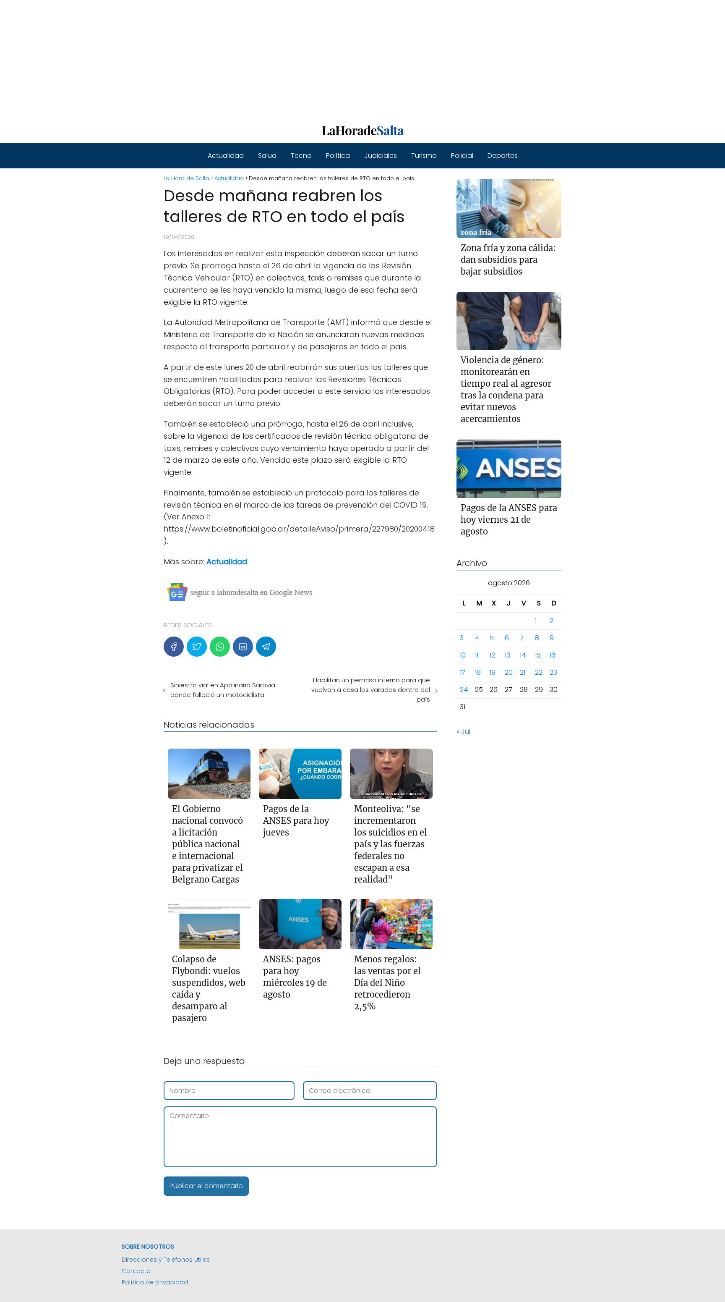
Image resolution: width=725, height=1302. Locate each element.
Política (338, 155)
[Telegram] (266, 647)
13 (507, 655)
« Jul (463, 732)
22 (538, 673)
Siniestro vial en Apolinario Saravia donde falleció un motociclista (222, 690)
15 (538, 655)
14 (523, 655)
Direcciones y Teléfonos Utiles (166, 1259)
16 (552, 655)
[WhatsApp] (220, 647)
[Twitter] (197, 647)
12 (492, 655)
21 (522, 673)
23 (553, 673)
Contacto (136, 1271)
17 (462, 673)
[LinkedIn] (243, 647)
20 (509, 673)
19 (493, 673)
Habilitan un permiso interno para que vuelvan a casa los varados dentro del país (370, 690)
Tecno (301, 155)
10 (463, 655)
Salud (267, 155)
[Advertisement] (251, 59)
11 (476, 655)
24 (464, 690)
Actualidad (226, 155)
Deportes (503, 155)
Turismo (424, 155)
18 (478, 673)
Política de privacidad (155, 1282)
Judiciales (380, 155)
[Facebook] (174, 647)
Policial (462, 155)
